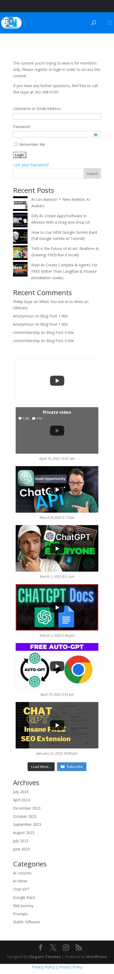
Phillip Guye (23, 301)
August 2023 (23, 832)
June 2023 (21, 849)
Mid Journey (23, 905)
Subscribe (75, 766)
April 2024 (21, 799)
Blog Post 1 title (54, 315)
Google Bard (24, 897)
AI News (20, 880)
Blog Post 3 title (60, 332)
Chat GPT (21, 889)
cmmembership (26, 332)
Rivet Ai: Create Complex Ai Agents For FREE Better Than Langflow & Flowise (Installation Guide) (64, 271)
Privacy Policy (43, 966)
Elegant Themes (45, 956)
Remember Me (31, 144)
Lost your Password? (31, 164)
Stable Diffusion (26, 921)
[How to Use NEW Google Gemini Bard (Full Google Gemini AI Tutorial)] (20, 237)
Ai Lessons (22, 872)
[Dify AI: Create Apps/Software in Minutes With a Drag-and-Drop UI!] (20, 221)
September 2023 (27, 824)
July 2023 (20, 840)
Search (92, 173)
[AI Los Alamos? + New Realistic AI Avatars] (20, 204)
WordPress (96, 956)
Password (21, 126)
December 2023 (27, 808)
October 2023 (25, 816)
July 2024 (20, 791)
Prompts (20, 913)
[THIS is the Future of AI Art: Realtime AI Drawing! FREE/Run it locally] (20, 253)
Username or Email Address (37, 108)
